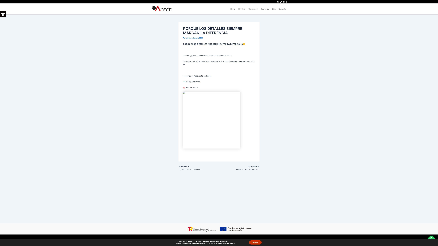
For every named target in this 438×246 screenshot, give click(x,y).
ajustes (232, 243)
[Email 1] (278, 2)
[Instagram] (286, 2)
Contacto (282, 9)
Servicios (252, 9)
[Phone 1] (281, 2)
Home (232, 9)
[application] (257, 9)
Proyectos (265, 9)
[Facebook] (284, 2)
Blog (274, 9)
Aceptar (255, 242)
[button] (3, 14)
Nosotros (241, 9)
